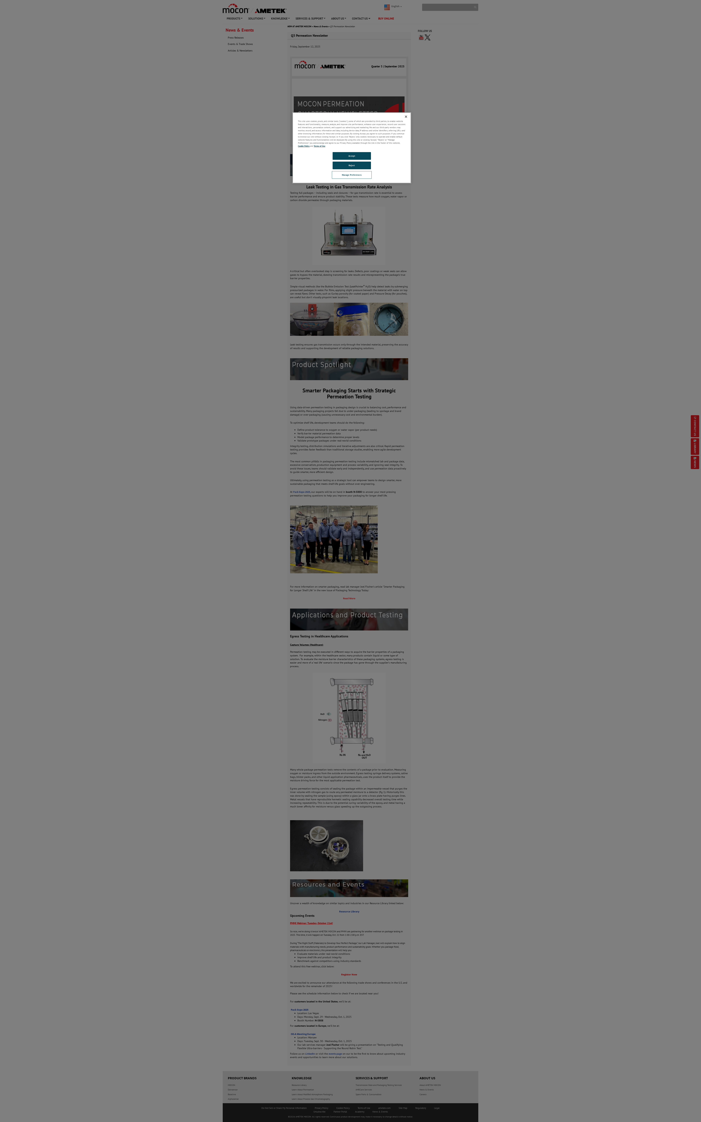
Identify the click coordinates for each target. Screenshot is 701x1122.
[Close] (406, 117)
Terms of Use (319, 146)
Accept (351, 155)
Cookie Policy (303, 146)
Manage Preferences (352, 174)
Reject (352, 165)
